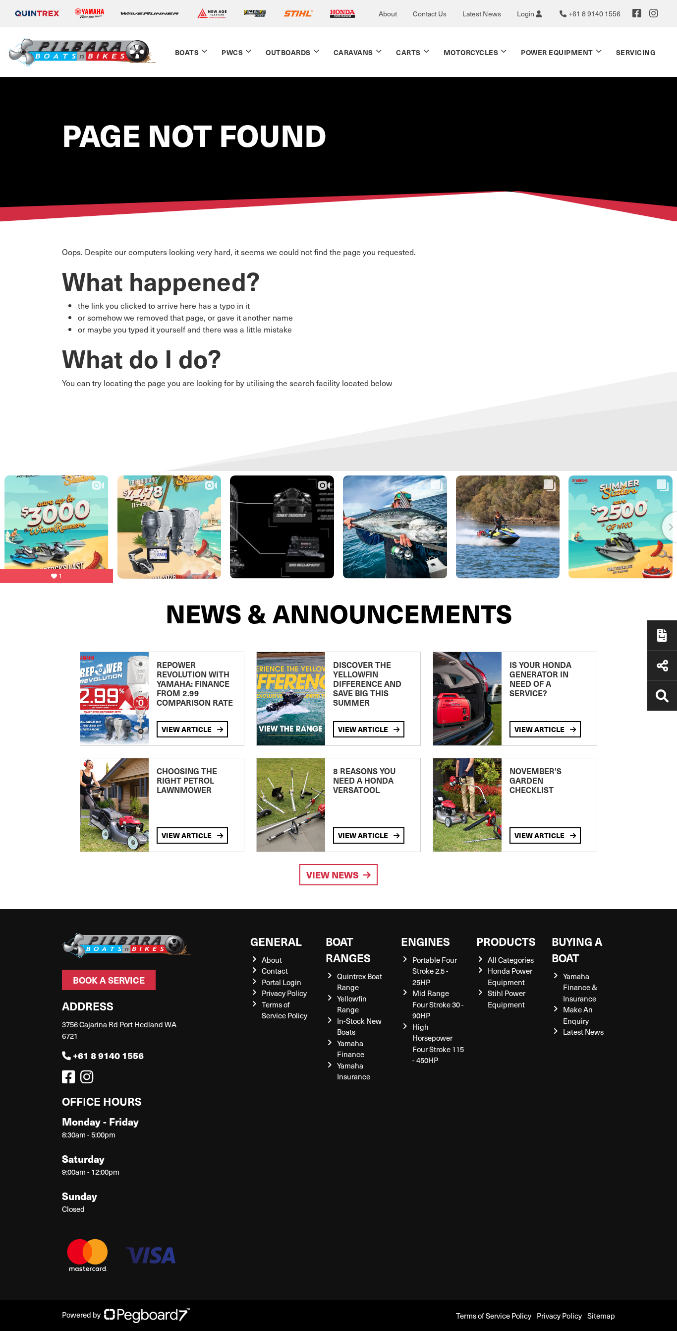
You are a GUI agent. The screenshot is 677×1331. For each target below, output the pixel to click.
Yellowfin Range (352, 1004)
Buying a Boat (577, 949)
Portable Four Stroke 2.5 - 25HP (434, 971)
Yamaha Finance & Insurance (580, 987)
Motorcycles (471, 52)
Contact (275, 970)
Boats (187, 52)
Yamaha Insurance (353, 1071)
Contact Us (430, 13)
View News (332, 874)
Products (506, 941)
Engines (425, 941)
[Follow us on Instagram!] (88, 1079)
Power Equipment (557, 52)
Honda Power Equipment (510, 976)
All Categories (511, 959)
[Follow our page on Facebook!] (636, 13)
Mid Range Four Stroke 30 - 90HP (438, 1004)
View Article (187, 729)
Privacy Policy (284, 993)
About (388, 13)
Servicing (636, 52)
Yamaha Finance (350, 1049)
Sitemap (601, 1315)
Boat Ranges (348, 949)
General (276, 941)
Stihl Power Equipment (506, 999)
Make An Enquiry (578, 1015)
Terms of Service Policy (284, 1010)
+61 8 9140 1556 (108, 1055)
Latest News (481, 13)
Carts (408, 52)
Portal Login (281, 982)
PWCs (232, 52)
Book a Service (109, 980)
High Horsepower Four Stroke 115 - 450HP (438, 1043)
